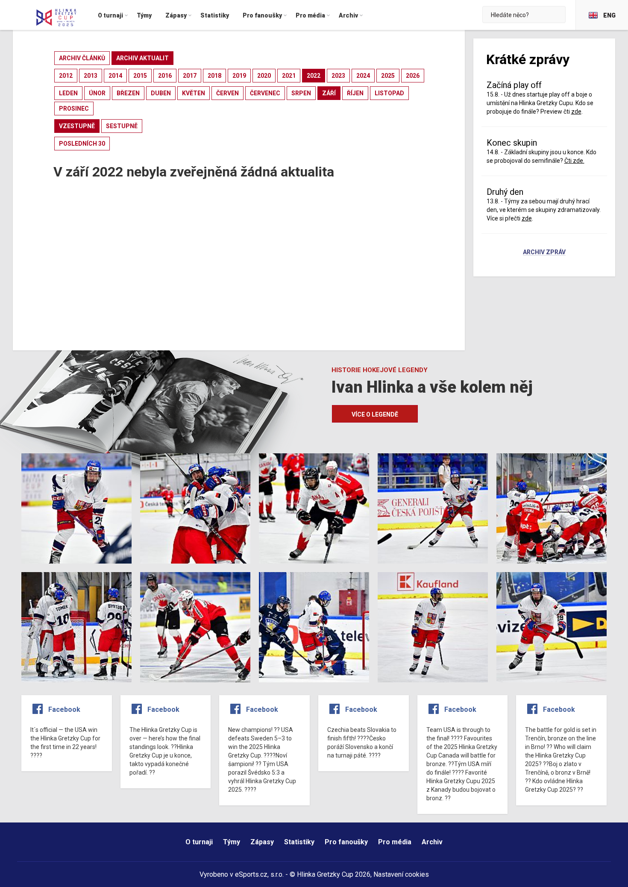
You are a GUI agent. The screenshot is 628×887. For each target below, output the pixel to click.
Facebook (64, 709)
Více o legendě (375, 414)
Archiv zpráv (544, 253)
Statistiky (299, 842)
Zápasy (262, 842)
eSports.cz (251, 874)
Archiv (432, 842)
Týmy (231, 842)
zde (527, 218)
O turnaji (199, 842)
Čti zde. (574, 160)
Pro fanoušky (346, 842)
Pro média (394, 842)
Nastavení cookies (401, 874)
